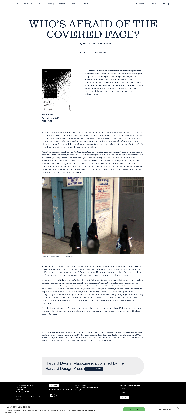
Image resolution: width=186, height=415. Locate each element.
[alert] (93, 409)
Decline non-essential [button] (162, 409)
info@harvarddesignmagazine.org (60, 389)
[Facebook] (51, 395)
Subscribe (140, 4)
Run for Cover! (50, 118)
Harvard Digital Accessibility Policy (86, 387)
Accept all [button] (134, 409)
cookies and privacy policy (85, 410)
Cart (163, 4)
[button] (50, 412)
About (73, 4)
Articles (62, 4)
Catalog (50, 4)
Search (153, 4)
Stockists (84, 4)
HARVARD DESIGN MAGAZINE (29, 4)
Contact (54, 386)
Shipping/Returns (81, 385)
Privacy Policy (79, 390)
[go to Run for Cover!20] (56, 90)
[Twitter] (55, 395)
